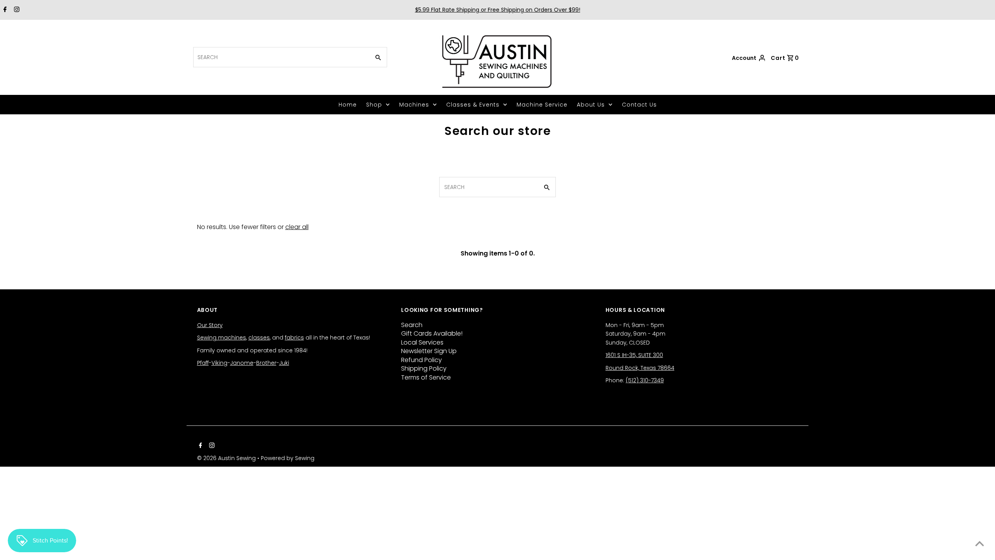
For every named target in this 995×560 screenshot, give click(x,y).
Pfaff (203, 363)
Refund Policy (421, 359)
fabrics (294, 337)
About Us (591, 104)
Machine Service (542, 104)
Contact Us (639, 104)
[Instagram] (15, 10)
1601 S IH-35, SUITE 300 (634, 355)
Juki (284, 363)
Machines (414, 104)
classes (259, 337)
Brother (266, 363)
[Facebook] (4, 10)
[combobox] (281, 57)
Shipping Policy (424, 368)
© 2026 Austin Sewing (227, 458)
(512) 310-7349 (645, 380)
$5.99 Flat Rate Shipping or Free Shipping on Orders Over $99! (497, 10)
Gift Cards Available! (432, 333)
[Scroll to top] (979, 544)
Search (411, 324)
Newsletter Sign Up (429, 350)
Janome (241, 363)
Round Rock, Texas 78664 (640, 368)
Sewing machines (221, 337)
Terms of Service (426, 377)
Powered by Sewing (287, 458)
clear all (297, 226)
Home (348, 104)
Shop (374, 104)
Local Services (422, 342)
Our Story (210, 325)
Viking (219, 363)
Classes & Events (472, 104)
